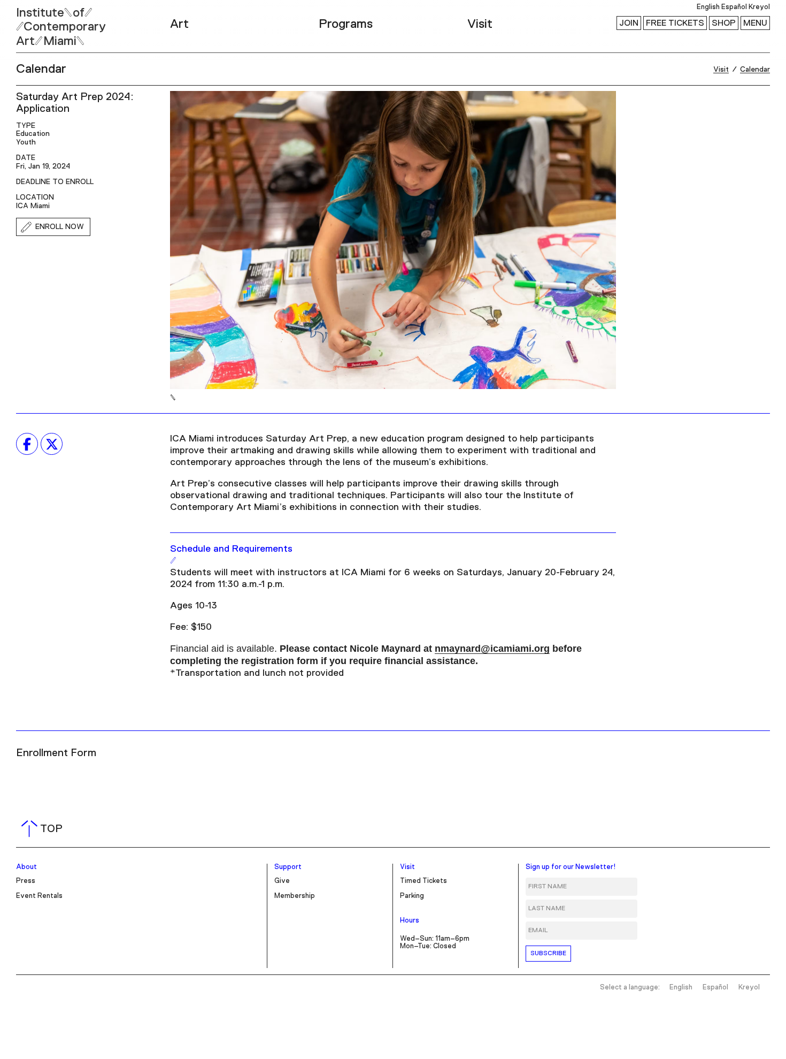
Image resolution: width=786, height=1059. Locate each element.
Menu (755, 23)
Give (282, 881)
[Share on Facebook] (27, 444)
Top (44, 829)
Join (628, 23)
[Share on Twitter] (51, 444)
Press (25, 881)
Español (734, 7)
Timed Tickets (423, 881)
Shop (724, 23)
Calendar (41, 69)
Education (33, 134)
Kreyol (759, 7)
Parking (412, 896)
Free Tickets (675, 23)
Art (179, 24)
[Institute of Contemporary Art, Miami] (32, 22)
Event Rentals (39, 896)
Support (288, 867)
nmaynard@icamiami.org (492, 648)
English (708, 7)
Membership (294, 896)
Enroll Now (59, 227)
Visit (479, 24)
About (26, 867)
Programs (346, 24)
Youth (26, 142)
